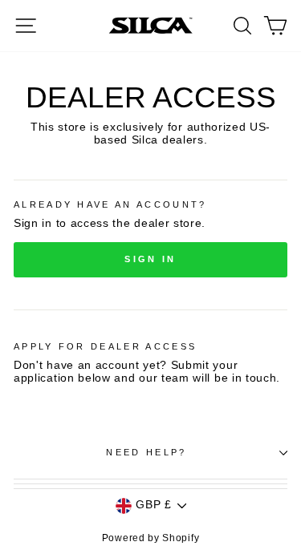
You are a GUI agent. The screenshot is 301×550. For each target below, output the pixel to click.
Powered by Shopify (150, 538)
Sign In (150, 259)
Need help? (146, 452)
